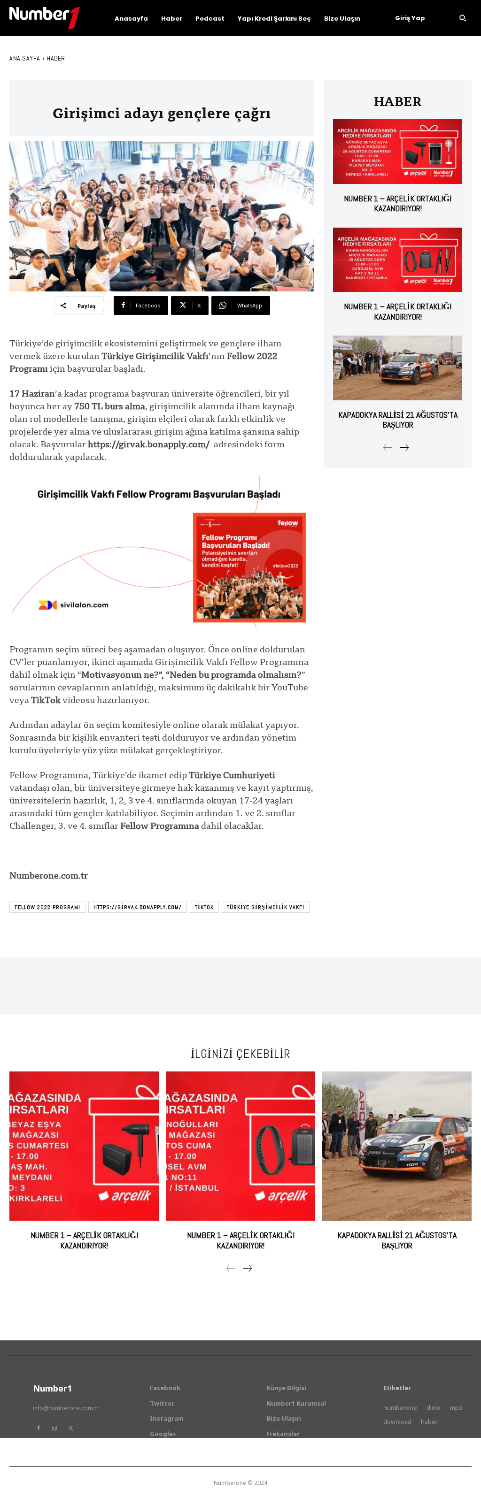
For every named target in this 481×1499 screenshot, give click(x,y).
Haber (56, 58)
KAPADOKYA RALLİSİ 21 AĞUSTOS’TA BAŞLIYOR (398, 419)
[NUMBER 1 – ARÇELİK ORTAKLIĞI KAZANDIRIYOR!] (397, 151)
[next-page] (404, 448)
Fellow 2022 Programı (47, 907)
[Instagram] (54, 1428)
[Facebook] (38, 1428)
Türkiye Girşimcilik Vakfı (265, 907)
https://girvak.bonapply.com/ (137, 907)
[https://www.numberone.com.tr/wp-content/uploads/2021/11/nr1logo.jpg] (44, 18)
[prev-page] (387, 448)
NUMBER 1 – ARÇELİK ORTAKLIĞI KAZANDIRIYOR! (397, 203)
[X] (70, 1428)
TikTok (204, 907)
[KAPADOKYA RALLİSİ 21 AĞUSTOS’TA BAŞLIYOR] (397, 368)
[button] (463, 18)
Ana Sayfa (24, 58)
